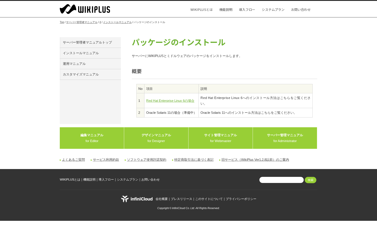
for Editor (92, 138)
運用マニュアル (74, 63)
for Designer (156, 138)
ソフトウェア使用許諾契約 (146, 159)
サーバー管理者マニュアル (82, 22)
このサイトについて (209, 199)
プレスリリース (181, 199)
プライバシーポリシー (241, 199)
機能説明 (225, 9)
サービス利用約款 (106, 159)
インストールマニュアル (117, 22)
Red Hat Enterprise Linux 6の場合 (170, 100)
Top (62, 22)
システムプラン (273, 9)
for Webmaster (220, 138)
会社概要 (162, 199)
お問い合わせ (301, 9)
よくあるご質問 (73, 159)
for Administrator (285, 138)
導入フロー (247, 9)
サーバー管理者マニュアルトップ (87, 42)
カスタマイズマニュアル (81, 74)
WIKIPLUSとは (201, 9)
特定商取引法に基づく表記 (194, 159)
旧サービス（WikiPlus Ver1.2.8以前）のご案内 (255, 159)
